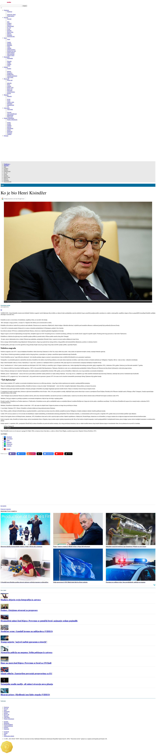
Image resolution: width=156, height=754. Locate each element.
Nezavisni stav (7, 181)
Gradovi (6, 168)
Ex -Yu (6, 173)
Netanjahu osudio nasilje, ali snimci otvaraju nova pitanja (27, 684)
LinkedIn (8, 445)
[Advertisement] (78, 149)
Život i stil (6, 78)
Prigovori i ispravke (6, 509)
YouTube (60, 453)
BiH (5, 167)
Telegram (8, 442)
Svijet (5, 174)
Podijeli (5, 433)
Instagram (32, 453)
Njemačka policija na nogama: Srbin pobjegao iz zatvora (26, 652)
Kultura (6, 67)
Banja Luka (7, 177)
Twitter (6, 733)
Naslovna (6, 10)
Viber (8, 440)
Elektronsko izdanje (9, 736)
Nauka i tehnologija (9, 118)
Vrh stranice (5, 704)
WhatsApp (9, 444)
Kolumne (6, 180)
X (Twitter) (9, 438)
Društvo (6, 170)
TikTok (69, 453)
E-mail (8, 449)
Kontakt (6, 721)
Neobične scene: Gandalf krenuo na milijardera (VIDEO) (27, 631)
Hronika (6, 175)
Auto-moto (7, 108)
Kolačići (6, 727)
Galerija (4, 506)
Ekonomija (7, 57)
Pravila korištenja (8, 724)
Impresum (6, 729)
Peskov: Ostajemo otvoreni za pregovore (19, 610)
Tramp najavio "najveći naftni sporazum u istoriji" (24, 642)
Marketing (6, 723)
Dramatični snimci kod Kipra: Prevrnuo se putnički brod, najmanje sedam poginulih (39, 621)
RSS (5, 734)
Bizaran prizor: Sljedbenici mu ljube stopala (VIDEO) (25, 694)
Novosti (6, 17)
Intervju (6, 178)
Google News (49, 453)
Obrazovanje (7, 171)
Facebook (9, 437)
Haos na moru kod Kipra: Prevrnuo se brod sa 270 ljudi (26, 663)
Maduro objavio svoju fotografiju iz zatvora (21, 600)
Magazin (6, 95)
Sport (5, 38)
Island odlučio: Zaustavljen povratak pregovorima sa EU (26, 673)
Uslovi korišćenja (8, 726)
